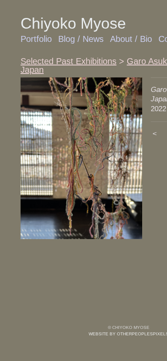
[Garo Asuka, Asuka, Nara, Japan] (81, 158)
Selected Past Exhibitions (68, 61)
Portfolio (36, 39)
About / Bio (131, 39)
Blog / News (81, 39)
